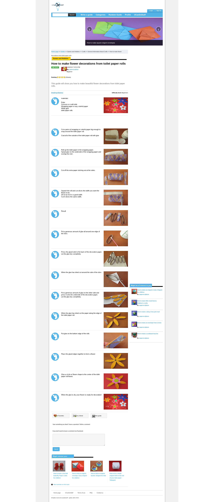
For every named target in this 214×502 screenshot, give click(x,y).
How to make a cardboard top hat (147, 333)
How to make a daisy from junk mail (148, 312)
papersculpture (144, 294)
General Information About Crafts (97, 51)
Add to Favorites (59, 416)
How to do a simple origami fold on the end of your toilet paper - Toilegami (117, 477)
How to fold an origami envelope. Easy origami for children (79, 476)
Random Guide (115, 15)
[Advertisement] (105, 5)
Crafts (83, 51)
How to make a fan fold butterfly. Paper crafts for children (60, 476)
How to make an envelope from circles (149, 323)
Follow (56, 67)
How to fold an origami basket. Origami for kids (98, 474)
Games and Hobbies (73, 51)
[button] (159, 10)
